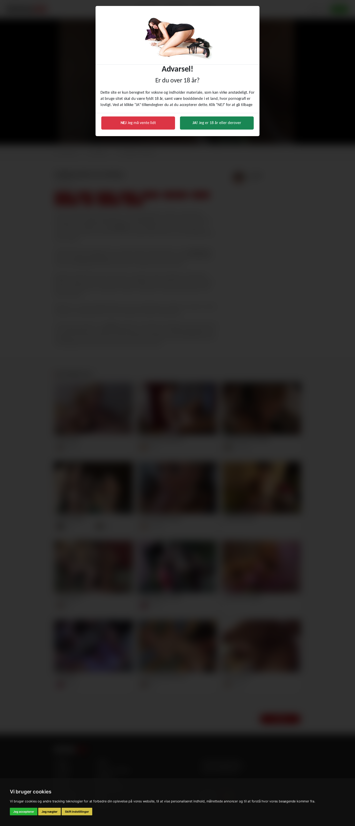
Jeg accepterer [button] (23, 811)
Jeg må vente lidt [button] (138, 123)
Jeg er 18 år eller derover (216, 123)
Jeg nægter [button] (49, 811)
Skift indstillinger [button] (77, 811)
